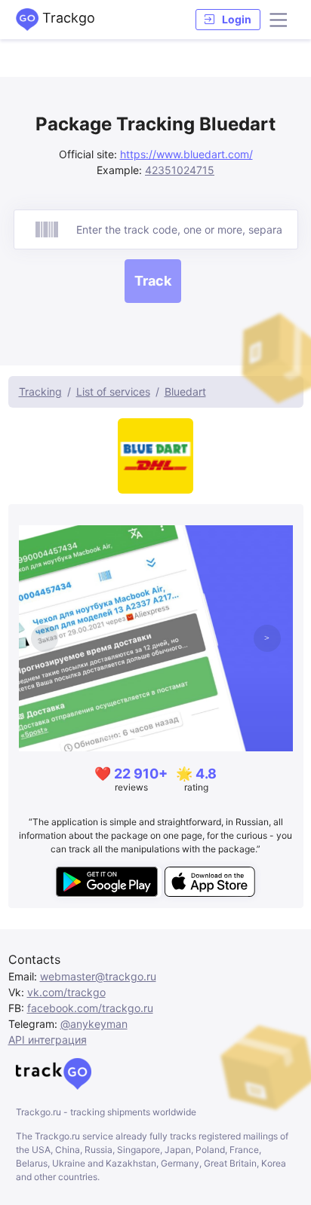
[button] (228, 19)
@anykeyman (94, 1023)
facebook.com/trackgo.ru (90, 1008)
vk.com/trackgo (66, 992)
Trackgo (66, 18)
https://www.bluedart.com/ (186, 154)
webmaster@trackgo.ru (98, 976)
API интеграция (47, 1039)
